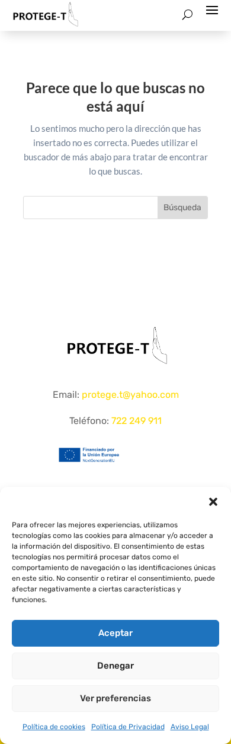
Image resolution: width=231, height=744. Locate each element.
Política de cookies (54, 727)
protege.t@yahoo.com (130, 394)
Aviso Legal (190, 727)
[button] (213, 502)
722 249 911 (136, 420)
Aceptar (115, 633)
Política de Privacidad (128, 727)
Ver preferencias (115, 698)
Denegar (115, 665)
